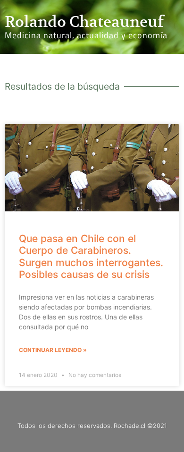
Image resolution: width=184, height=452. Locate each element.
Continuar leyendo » (53, 349)
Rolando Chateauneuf (84, 21)
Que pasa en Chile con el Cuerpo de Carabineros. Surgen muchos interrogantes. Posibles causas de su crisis (91, 256)
